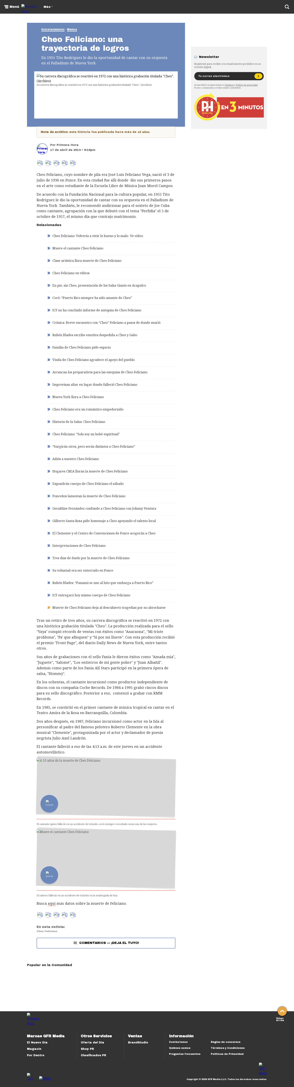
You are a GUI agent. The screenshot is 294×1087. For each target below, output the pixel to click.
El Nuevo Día (37, 1042)
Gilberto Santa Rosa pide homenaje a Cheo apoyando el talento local (104, 521)
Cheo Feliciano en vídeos (71, 273)
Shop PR (87, 1048)
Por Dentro (35, 1055)
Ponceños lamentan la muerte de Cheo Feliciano (88, 496)
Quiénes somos (179, 1048)
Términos (229, 85)
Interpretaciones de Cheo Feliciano (79, 545)
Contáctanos (178, 1042)
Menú (14, 6)
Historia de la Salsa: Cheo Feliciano (78, 421)
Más (47, 6)
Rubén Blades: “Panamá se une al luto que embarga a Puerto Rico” (102, 583)
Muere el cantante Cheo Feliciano (77, 248)
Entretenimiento (53, 29)
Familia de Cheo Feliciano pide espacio (81, 347)
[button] (48, 163)
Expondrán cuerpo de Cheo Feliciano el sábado (88, 483)
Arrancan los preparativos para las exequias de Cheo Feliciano (99, 372)
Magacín (34, 1048)
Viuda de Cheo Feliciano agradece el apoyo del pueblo (93, 360)
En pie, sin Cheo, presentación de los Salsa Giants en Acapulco (99, 285)
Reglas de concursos (225, 1042)
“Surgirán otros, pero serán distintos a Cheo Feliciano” (93, 446)
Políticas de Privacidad (227, 1054)
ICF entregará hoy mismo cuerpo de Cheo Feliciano (91, 595)
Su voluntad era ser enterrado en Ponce (82, 570)
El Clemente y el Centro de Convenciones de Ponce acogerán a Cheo (103, 533)
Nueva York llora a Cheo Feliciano (78, 397)
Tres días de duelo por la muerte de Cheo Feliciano (91, 558)
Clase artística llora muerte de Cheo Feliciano (86, 260)
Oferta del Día (92, 1042)
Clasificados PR (93, 1055)
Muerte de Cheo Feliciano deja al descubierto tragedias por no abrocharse (109, 607)
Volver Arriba (280, 1019)
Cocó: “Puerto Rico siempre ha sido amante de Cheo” (92, 298)
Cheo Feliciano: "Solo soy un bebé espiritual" (86, 434)
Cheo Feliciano (47, 931)
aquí (52, 903)
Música (72, 29)
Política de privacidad (247, 85)
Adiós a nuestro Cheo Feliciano (75, 459)
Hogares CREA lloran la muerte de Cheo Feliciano (90, 471)
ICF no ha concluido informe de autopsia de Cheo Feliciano (96, 310)
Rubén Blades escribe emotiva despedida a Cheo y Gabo (94, 335)
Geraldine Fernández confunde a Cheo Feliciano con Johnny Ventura (104, 508)
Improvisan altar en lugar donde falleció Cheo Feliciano (94, 384)
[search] (287, 7)
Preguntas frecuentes (184, 1054)
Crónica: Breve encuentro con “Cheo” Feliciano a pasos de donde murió (106, 322)
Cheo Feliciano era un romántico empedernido (87, 409)
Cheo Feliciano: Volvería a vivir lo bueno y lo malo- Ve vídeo (97, 236)
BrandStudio (138, 1042)
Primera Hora (68, 144)
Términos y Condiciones (228, 1048)
